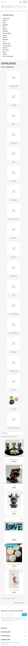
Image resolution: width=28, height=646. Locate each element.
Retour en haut (20, 603)
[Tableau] (13, 229)
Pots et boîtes (7, 33)
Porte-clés (6, 50)
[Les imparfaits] (13, 324)
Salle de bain (6, 43)
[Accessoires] (13, 77)
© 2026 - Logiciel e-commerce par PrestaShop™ (10, 643)
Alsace (4, 54)
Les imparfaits (7, 46)
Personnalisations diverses (14, 564)
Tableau (5, 35)
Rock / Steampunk (8, 56)
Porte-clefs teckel (14, 590)
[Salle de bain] (13, 305)
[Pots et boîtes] (13, 210)
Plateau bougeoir (14, 459)
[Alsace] (13, 400)
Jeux (4, 41)
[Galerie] (13, 172)
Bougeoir (5, 39)
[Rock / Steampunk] (13, 419)
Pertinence (14, 433)
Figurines (5, 25)
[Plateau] (13, 248)
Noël (4, 27)
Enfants (5, 48)
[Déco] (13, 115)
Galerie (5, 29)
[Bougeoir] (13, 267)
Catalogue (8, 15)
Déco (4, 23)
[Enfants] (13, 343)
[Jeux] (13, 286)
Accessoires (6, 18)
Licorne (14, 485)
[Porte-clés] (13, 362)
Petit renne (14, 512)
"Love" (14, 538)
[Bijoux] (13, 381)
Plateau (5, 37)
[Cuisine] (13, 96)
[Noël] (13, 153)
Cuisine (5, 20)
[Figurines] (13, 134)
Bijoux (4, 52)
